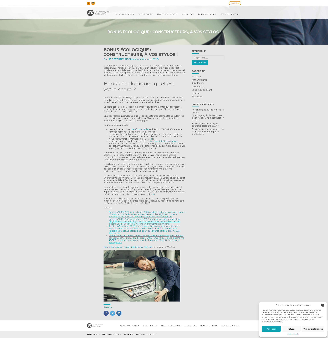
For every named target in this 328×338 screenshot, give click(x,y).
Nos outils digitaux (167, 14)
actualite (196, 76)
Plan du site (93, 334)
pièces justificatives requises (163, 141)
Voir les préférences (313, 329)
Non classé (197, 97)
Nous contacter (229, 14)
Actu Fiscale (198, 83)
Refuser (291, 329)
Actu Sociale (198, 86)
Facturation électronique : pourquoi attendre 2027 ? (205, 124)
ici (151, 139)
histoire (195, 93)
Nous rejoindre (207, 14)
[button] (323, 305)
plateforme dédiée (140, 129)
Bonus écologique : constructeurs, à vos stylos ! (127, 247)
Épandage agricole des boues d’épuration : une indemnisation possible (208, 117)
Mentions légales (293, 334)
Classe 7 (152, 334)
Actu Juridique (199, 80)
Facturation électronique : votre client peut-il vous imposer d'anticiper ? (208, 131)
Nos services (150, 325)
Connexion (235, 3)
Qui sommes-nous (124, 14)
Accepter (271, 329)
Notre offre (145, 14)
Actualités (188, 14)
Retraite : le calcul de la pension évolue (208, 111)
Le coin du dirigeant (202, 90)
